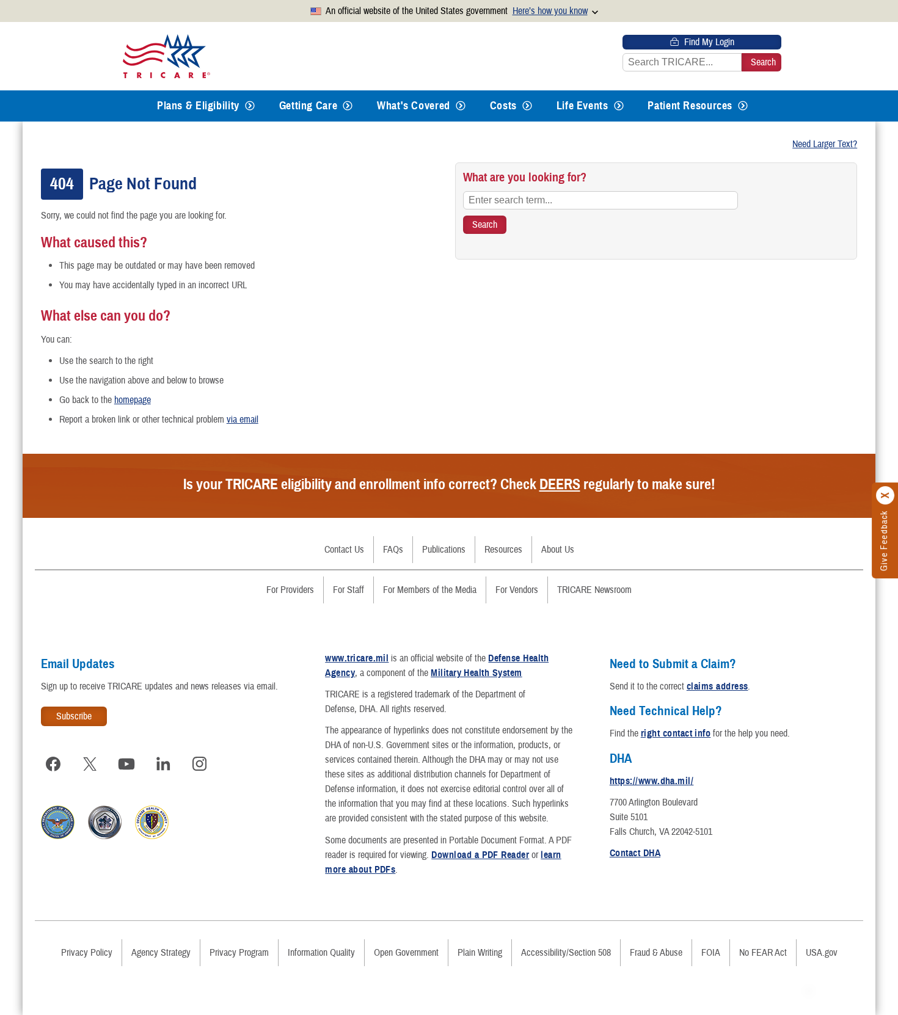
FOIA (710, 953)
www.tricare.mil (357, 658)
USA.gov (822, 953)
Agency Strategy (161, 953)
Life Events (582, 105)
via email (242, 419)
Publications (443, 550)
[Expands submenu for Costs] (527, 106)
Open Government (406, 953)
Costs (503, 105)
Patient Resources (690, 105)
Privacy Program (239, 953)
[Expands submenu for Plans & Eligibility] (250, 106)
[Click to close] (886, 495)
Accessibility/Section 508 (566, 953)
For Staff (348, 590)
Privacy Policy (86, 953)
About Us (557, 550)
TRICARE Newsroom (594, 590)
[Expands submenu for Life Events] (618, 106)
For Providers (290, 590)
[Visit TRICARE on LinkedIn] (163, 764)
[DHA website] (152, 836)
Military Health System (476, 673)
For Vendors (516, 590)
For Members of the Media (429, 590)
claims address (717, 686)
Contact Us (344, 550)
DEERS (559, 484)
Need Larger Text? (824, 144)
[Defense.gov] (58, 836)
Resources (503, 550)
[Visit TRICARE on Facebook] (53, 764)
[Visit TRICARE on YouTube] (126, 764)
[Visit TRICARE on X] (90, 764)
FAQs (393, 550)
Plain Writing (480, 953)
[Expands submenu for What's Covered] (460, 106)
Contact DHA (635, 853)
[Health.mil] (105, 836)
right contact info (676, 733)
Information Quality (321, 953)
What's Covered (413, 105)
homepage (132, 400)
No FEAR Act (763, 953)
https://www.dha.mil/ (652, 781)
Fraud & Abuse (656, 953)
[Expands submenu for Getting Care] (347, 106)
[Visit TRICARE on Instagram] (200, 764)
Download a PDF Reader (480, 855)
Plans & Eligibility (198, 105)
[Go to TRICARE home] (166, 56)
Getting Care (308, 105)
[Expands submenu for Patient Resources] (743, 106)
